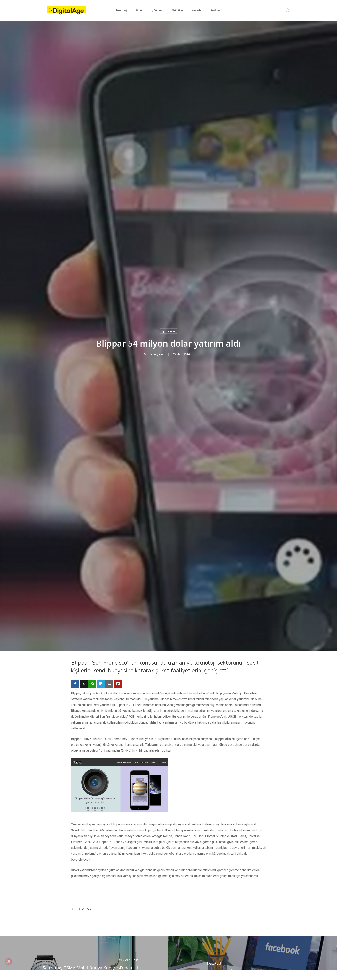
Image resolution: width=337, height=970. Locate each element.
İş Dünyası (168, 331)
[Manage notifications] (8, 961)
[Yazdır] (109, 684)
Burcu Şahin (156, 354)
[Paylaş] (75, 684)
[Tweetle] (84, 684)
